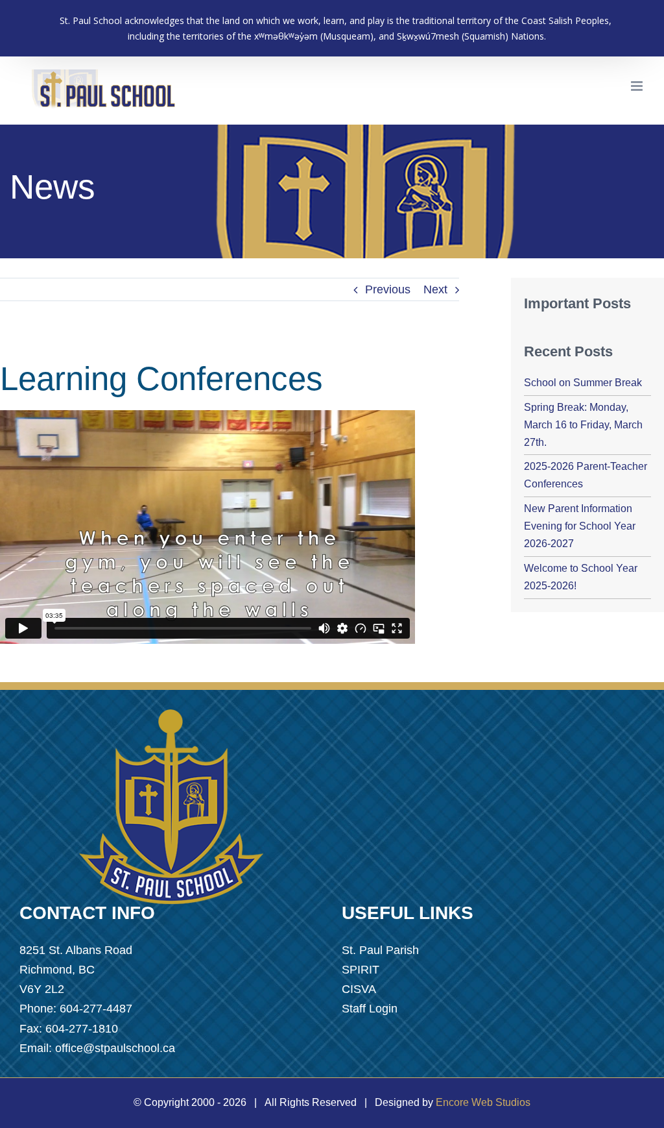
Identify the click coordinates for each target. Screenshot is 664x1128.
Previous (387, 289)
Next (435, 289)
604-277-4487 (96, 1008)
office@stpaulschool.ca (115, 1048)
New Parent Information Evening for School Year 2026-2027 (579, 526)
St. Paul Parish (380, 950)
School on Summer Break (583, 382)
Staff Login (369, 1008)
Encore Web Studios (483, 1102)
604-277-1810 (81, 1028)
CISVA (359, 989)
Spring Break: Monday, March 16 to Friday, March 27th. (583, 425)
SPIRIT (360, 969)
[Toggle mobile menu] (638, 86)
